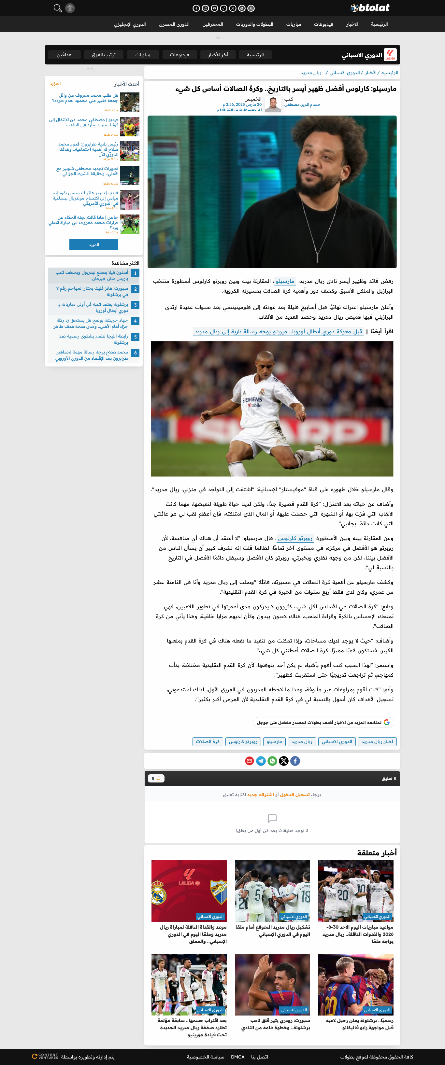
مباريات (293, 24)
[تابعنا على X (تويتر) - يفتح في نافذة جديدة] (233, 8)
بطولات (347, 1057)
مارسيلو (285, 281)
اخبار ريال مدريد (377, 741)
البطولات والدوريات (254, 24)
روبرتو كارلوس (295, 538)
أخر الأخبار (218, 55)
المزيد (55, 83)
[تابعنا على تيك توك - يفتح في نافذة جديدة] (223, 8)
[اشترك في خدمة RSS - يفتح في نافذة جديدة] (251, 8)
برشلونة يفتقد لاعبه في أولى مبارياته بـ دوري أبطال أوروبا (93, 307)
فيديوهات (323, 24)
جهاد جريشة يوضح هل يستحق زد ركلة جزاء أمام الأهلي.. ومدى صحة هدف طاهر (91, 323)
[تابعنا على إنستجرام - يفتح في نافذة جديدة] (205, 8)
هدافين (64, 55)
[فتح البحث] (58, 8)
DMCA (238, 1057)
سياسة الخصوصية (205, 1057)
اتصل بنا (259, 1057)
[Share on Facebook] (295, 761)
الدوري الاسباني (337, 741)
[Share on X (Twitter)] (284, 761)
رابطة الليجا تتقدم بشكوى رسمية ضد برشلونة (93, 339)
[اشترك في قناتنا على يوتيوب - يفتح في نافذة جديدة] (214, 8)
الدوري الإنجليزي (130, 24)
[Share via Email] (249, 761)
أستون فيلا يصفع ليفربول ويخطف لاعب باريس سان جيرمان (92, 275)
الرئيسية (379, 24)
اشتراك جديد (260, 794)
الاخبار (352, 24)
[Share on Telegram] (261, 761)
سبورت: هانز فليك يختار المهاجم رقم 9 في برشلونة (92, 291)
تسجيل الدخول (295, 794)
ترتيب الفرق (104, 55)
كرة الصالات (208, 741)
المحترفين (213, 24)
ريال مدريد (302, 741)
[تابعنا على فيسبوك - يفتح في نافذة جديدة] (196, 8)
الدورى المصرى (174, 24)
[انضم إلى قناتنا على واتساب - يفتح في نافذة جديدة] (242, 8)
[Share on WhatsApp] (272, 761)
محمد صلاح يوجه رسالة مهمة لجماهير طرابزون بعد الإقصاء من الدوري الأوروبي (91, 355)
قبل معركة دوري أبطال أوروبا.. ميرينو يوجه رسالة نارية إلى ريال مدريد (278, 331)
